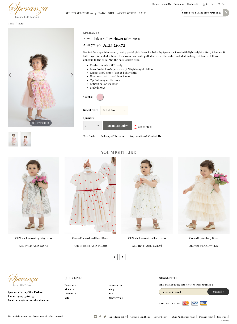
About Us (166, 3)
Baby (101, 13)
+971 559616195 (25, 296)
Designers (178, 3)
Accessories (127, 13)
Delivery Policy (206, 316)
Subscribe (218, 291)
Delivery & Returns (112, 136)
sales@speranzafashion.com (32, 300)
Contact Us (192, 3)
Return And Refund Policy (183, 316)
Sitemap (225, 320)
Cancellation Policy (117, 316)
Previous (11, 74)
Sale (142, 13)
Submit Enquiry (117, 125)
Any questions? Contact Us (145, 136)
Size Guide (89, 136)
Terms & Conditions (140, 316)
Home (155, 3)
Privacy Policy (160, 316)
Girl (111, 13)
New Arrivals (115, 297)
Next (70, 74)
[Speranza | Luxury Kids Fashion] (28, 9)
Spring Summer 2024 (80, 13)
